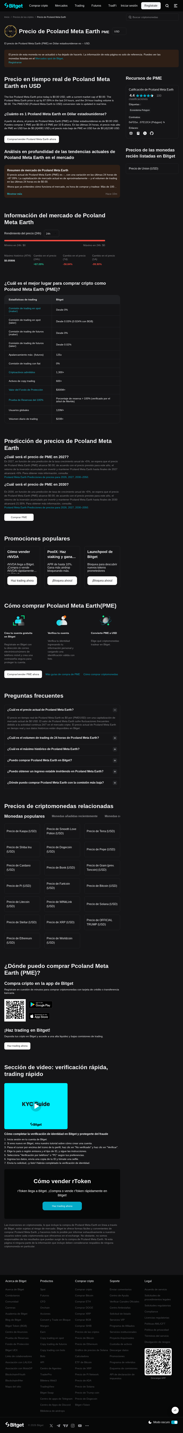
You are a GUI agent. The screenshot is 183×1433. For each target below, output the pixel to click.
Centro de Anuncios (16, 1331)
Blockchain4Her (14, 1380)
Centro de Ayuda (119, 1295)
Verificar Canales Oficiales (124, 1301)
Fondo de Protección (17, 1344)
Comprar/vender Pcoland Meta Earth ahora (31, 139)
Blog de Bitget (13, 1319)
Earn (43, 1331)
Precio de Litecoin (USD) (18, 904)
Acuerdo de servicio (156, 1289)
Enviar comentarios (121, 1289)
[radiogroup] (145, 96)
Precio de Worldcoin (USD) (59, 940)
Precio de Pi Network (87, 1374)
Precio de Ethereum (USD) (19, 940)
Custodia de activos (121, 1344)
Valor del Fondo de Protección (26, 389)
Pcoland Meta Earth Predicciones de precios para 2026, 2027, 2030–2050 (46, 477)
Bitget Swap (47, 1392)
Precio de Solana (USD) (102, 904)
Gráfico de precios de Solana (91, 1350)
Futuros (44, 1295)
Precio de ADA (83, 1380)
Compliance (151, 1311)
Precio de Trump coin (87, 1392)
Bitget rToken (82, 1404)
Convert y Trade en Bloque (55, 1319)
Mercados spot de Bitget (49, 58)
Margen (44, 1325)
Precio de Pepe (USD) (101, 849)
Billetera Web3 (48, 1380)
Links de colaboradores (18, 1356)
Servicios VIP (117, 1319)
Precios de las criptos (23, 17)
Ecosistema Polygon (140, 110)
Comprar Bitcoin (84, 1295)
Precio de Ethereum (86, 1344)
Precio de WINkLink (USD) (59, 904)
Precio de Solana (84, 1386)
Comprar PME (19, 517)
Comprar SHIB (83, 1325)
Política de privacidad (157, 1329)
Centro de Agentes (50, 1368)
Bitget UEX (11, 1350)
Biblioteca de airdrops (52, 1410)
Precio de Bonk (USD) (61, 867)
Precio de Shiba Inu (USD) (19, 849)
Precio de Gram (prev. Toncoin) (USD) (100, 867)
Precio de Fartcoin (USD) (58, 885)
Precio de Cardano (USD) (19, 867)
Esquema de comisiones (123, 1368)
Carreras (10, 1307)
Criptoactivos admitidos (22, 372)
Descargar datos (119, 1350)
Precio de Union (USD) (143, 168)
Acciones (45, 1313)
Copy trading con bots (52, 1350)
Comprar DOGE (84, 1307)
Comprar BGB (83, 1319)
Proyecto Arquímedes (122, 1338)
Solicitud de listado (120, 1313)
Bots (42, 1356)
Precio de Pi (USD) (19, 885)
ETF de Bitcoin (83, 1362)
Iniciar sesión (129, 5)
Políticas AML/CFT (155, 1323)
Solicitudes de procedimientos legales (158, 1297)
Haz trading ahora (17, 1045)
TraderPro (46, 1374)
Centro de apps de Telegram (56, 1398)
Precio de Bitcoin (84, 1338)
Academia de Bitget (16, 1313)
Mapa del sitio (13, 1386)
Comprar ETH (83, 1301)
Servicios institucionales (123, 1331)
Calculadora (82, 1356)
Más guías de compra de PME (63, 674)
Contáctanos (12, 1295)
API (42, 1362)
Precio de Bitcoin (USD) (102, 885)
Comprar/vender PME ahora (23, 674)
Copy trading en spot (52, 1338)
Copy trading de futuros (53, 1344)
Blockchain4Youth (15, 1374)
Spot (42, 1289)
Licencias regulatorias (157, 1317)
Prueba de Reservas (17, 1338)
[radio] (137, 96)
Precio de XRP (83, 1368)
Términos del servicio (157, 1335)
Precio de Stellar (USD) (21, 922)
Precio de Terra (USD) (101, 831)
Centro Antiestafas (120, 1307)
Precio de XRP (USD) (60, 922)
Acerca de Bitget (14, 1289)
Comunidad (11, 1301)
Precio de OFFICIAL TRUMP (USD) (99, 922)
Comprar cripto (83, 1289)
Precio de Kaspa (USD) (21, 831)
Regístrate (150, 5)
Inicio (6, 17)
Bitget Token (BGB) (16, 1325)
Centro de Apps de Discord (55, 1404)
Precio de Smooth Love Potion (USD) (61, 831)
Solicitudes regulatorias (158, 1305)
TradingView (47, 1386)
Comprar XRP (83, 1313)
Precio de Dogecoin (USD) (59, 849)
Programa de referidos (122, 1362)
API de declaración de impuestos (122, 1376)
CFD (42, 1301)
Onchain (45, 1307)
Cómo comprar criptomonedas (100, 674)
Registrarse (15, 62)
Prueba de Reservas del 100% (26, 399)
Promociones (117, 1356)
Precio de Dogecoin (86, 1398)
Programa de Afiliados (122, 1325)
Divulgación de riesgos (157, 1341)
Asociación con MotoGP (18, 1368)
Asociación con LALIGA (18, 1362)
